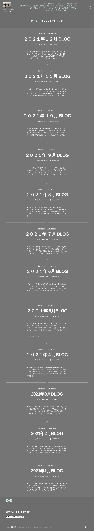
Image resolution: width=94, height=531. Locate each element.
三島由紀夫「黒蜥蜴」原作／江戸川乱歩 (66, 8)
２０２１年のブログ (51, 33)
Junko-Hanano (43, 44)
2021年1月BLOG (47, 470)
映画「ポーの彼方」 (48, 8)
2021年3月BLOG (47, 394)
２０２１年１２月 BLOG (47, 39)
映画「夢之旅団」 (61, 6)
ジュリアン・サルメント (35, 336)
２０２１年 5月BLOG (47, 310)
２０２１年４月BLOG (47, 354)
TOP (45, 4)
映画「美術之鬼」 (72, 6)
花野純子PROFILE (72, 4)
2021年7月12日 (55, 239)
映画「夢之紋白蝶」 (35, 8)
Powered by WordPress (46, 527)
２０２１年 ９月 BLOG (47, 155)
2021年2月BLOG (47, 433)
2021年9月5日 (55, 160)
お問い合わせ (61, 4)
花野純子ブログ (41, 33)
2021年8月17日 (55, 200)
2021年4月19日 (55, 360)
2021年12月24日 (55, 81)
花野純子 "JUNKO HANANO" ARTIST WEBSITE (24, 527)
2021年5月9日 (55, 316)
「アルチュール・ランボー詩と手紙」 (51, 10)
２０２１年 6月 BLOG (47, 271)
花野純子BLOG (52, 4)
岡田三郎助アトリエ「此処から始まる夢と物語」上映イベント (37, 6)
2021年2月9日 (55, 438)
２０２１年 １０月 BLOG (47, 115)
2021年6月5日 (55, 276)
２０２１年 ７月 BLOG (47, 234)
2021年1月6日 (55, 476)
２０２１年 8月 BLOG (47, 194)
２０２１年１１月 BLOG (47, 76)
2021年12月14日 (55, 121)
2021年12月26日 (55, 44)
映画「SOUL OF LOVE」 (70, 10)
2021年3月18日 (55, 399)
